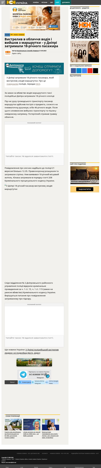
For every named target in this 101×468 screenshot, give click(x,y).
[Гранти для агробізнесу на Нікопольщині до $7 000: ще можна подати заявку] (13, 424)
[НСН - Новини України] (34, 374)
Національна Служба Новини (28, 51)
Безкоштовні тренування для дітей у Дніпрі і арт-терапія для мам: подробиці (50, 434)
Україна (36, 2)
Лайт (57, 2)
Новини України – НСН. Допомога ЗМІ (28, 453)
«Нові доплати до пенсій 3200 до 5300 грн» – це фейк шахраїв (31, 434)
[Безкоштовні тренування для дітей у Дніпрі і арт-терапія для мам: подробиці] (50, 424)
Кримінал (21, 34)
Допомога (66, 2)
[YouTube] (90, 70)
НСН (38, 84)
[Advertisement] (34, 138)
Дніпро (16, 34)
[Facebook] (73, 70)
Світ (51, 2)
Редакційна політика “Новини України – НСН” (85, 453)
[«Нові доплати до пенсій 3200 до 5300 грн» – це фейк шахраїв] (31, 424)
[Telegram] (78, 70)
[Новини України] (17, 2)
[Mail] (95, 70)
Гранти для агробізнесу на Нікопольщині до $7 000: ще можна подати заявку (13, 434)
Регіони (44, 2)
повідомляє (12, 84)
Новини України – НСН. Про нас (59, 453)
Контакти (45, 453)
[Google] (84, 70)
